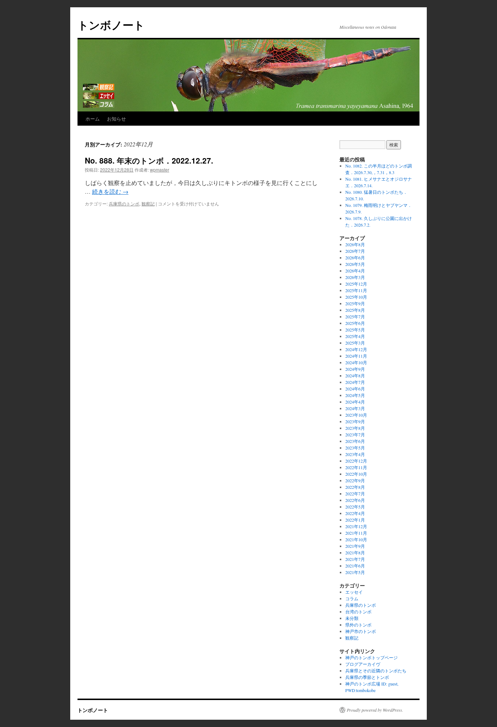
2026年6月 (355, 257)
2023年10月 (356, 415)
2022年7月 (355, 493)
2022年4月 (355, 513)
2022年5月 (355, 507)
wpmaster (159, 169)
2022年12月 (356, 461)
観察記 (148, 203)
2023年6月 (355, 441)
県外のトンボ (358, 625)
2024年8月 (355, 375)
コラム (351, 598)
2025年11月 (356, 290)
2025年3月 (355, 343)
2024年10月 (356, 362)
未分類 (351, 618)
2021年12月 (356, 526)
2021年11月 (356, 533)
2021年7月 (355, 559)
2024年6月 (355, 389)
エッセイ (354, 592)
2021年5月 (355, 572)
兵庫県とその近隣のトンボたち (375, 670)
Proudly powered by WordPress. (375, 710)
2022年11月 (356, 467)
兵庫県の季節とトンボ (367, 677)
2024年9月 (355, 369)
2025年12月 (356, 284)
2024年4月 (355, 402)
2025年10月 (356, 297)
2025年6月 (355, 323)
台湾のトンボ (358, 611)
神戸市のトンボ (360, 631)
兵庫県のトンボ (124, 203)
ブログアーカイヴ (362, 664)
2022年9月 (355, 480)
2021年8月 (355, 552)
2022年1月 (355, 520)
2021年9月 (355, 546)
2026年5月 (355, 264)
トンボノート (111, 24)
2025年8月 (355, 310)
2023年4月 (355, 454)
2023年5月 (355, 448)
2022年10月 (356, 474)
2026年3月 (355, 277)
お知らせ (116, 118)
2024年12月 (356, 349)
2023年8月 (355, 428)
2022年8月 (355, 487)
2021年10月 (356, 539)
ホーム (93, 118)
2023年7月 (355, 434)
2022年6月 (355, 500)
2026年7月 (355, 251)
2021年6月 (355, 566)
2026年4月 (355, 271)
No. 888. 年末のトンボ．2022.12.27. (149, 160)
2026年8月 (355, 244)
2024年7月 (355, 382)
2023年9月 (355, 421)
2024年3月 (355, 408)
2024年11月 (356, 356)
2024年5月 (355, 395)
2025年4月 (355, 336)
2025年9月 (355, 303)
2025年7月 (355, 316)
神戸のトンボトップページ (371, 657)
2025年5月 (355, 330)
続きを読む (110, 191)
